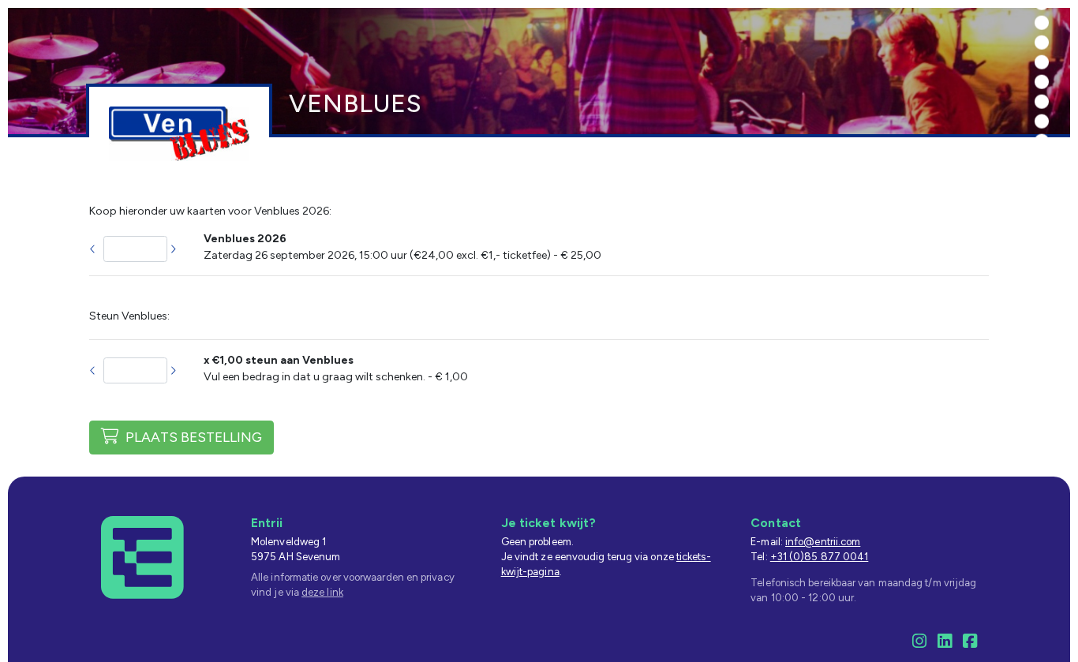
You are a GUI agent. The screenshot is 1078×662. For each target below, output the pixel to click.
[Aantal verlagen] (93, 249)
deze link (322, 592)
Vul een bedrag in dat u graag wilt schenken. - (336, 368)
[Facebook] (970, 643)
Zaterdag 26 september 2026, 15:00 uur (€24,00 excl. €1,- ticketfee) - (402, 247)
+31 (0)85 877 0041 (819, 557)
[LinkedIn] (945, 643)
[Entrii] (142, 557)
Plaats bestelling (190, 436)
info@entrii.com (822, 542)
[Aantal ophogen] (174, 249)
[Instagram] (919, 643)
